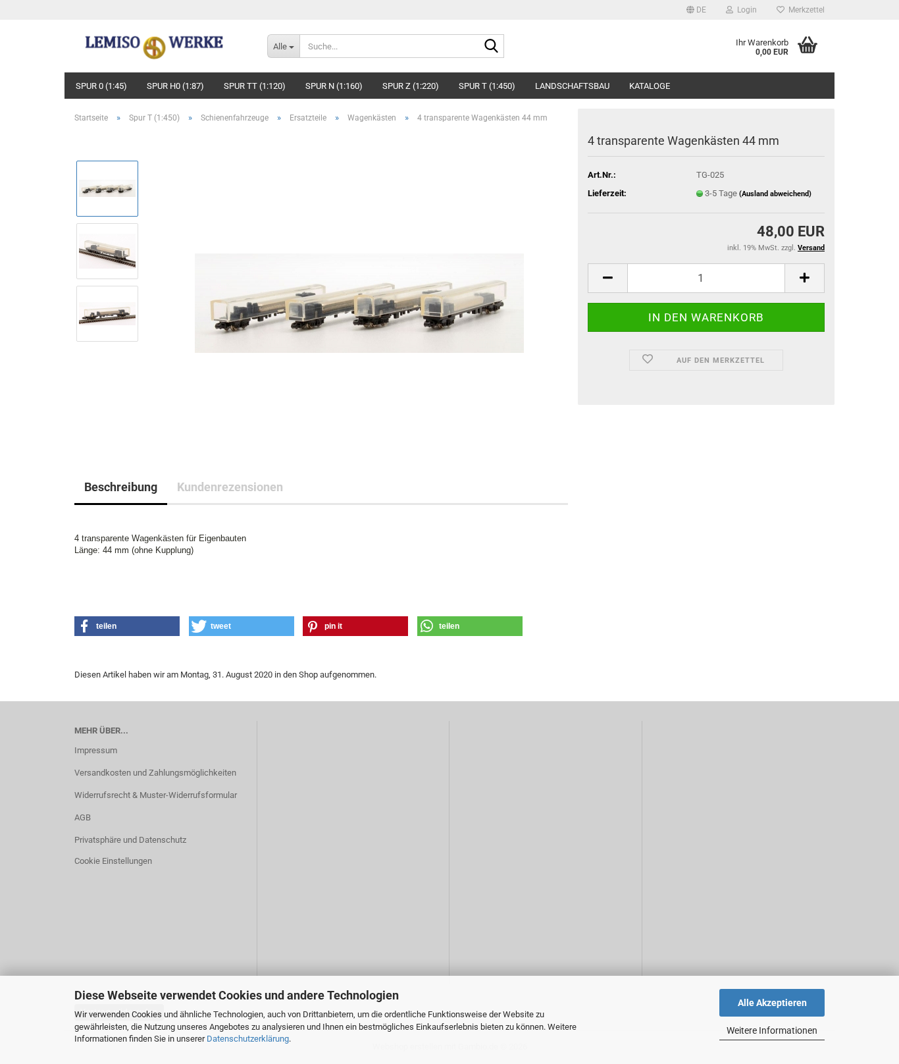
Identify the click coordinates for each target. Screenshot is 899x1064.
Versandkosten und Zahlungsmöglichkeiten (155, 773)
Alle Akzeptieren (772, 1003)
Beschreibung (120, 487)
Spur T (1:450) (487, 86)
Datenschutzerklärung (248, 1039)
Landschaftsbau (572, 86)
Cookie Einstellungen (113, 861)
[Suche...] (491, 47)
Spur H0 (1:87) (175, 86)
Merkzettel (804, 9)
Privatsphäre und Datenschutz (130, 840)
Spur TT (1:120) (255, 86)
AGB (82, 817)
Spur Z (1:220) (410, 86)
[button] (696, 10)
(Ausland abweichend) (775, 194)
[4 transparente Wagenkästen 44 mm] (359, 281)
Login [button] (745, 9)
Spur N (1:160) (334, 86)
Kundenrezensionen (230, 487)
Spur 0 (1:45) (101, 86)
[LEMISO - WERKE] (160, 46)
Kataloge (649, 86)
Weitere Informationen (772, 1030)
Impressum (95, 750)
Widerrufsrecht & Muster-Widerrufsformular (155, 795)
